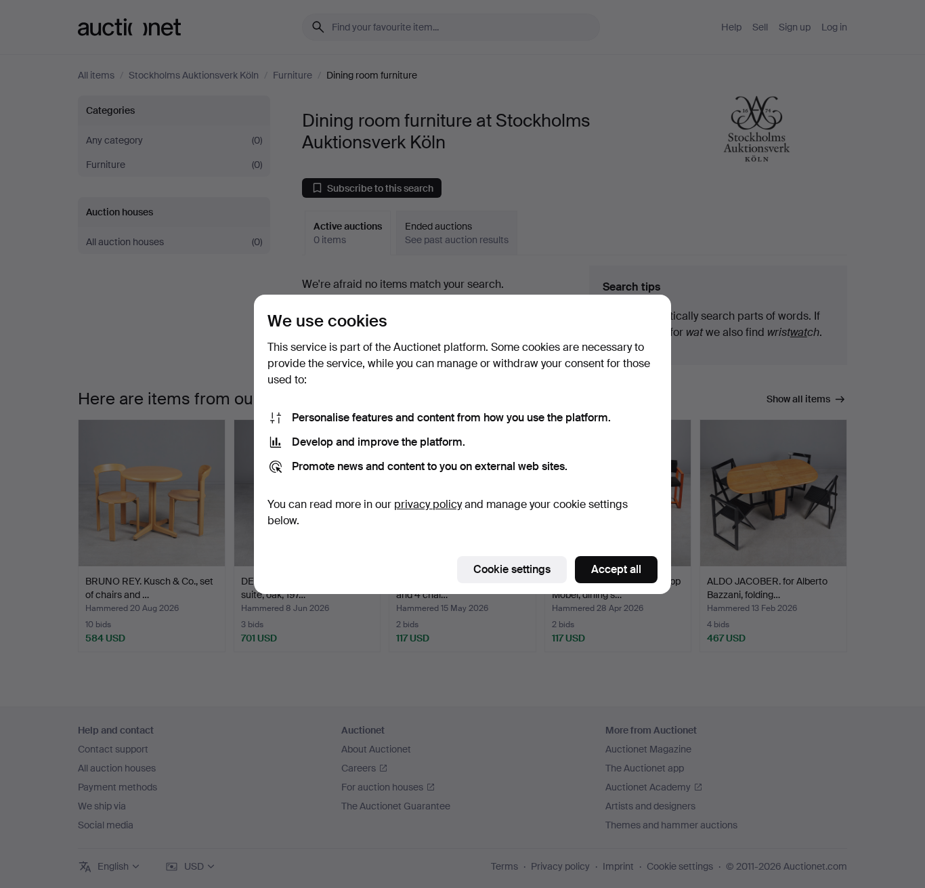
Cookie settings (512, 569)
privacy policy (428, 504)
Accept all (616, 569)
